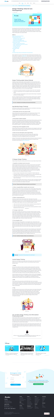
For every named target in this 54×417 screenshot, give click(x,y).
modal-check (26, 208)
